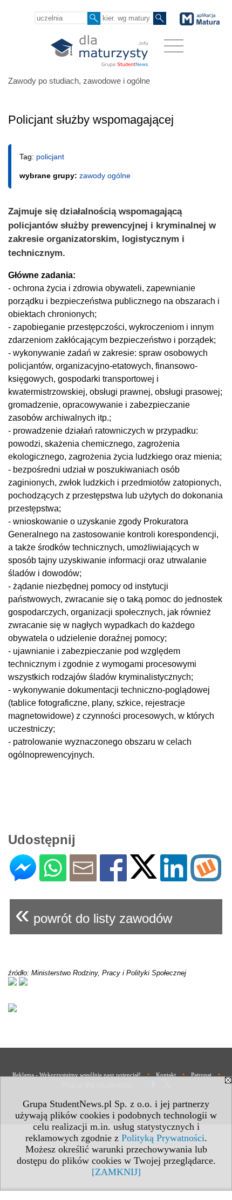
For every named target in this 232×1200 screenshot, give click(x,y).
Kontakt (166, 1074)
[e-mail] (83, 876)
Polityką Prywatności (162, 1137)
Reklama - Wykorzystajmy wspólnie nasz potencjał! (76, 1074)
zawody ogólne (105, 175)
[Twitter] (143, 874)
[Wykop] (205, 876)
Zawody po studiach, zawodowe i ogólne (79, 80)
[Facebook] (113, 876)
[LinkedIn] (173, 876)
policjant (50, 156)
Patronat (201, 1074)
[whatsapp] (52, 876)
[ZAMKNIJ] (116, 1172)
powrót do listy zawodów (93, 914)
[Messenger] (23, 876)
